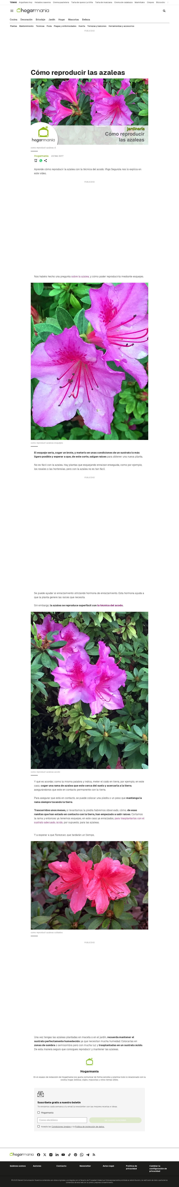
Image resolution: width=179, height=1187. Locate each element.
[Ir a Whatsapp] (81, 1154)
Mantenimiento (26, 26)
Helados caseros (43, 2)
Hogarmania (41, 155)
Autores (37, 1166)
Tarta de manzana (103, 2)
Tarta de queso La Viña (82, 2)
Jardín (52, 19)
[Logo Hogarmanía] (22, 1154)
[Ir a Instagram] (51, 1154)
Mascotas (73, 19)
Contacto (61, 1166)
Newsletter (85, 1166)
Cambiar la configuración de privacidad (158, 1168)
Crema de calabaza (123, 2)
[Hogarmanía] (35, 11)
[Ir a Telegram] (88, 1154)
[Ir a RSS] (94, 1154)
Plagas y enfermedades (65, 26)
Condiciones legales (61, 1126)
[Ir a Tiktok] (69, 1154)
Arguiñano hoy (25, 2)
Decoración (26, 19)
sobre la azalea (80, 276)
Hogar (61, 19)
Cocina (13, 19)
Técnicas (40, 26)
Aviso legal (108, 1166)
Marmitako (140, 2)
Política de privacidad (131, 1167)
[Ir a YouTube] (63, 1154)
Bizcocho (160, 2)
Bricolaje (40, 19)
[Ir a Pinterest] (75, 1154)
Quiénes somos (18, 1166)
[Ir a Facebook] (38, 1154)
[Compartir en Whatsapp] (41, 160)
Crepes (150, 2)
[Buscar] (164, 10)
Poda (49, 26)
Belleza (86, 19)
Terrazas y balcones (96, 26)
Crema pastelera (61, 2)
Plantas (13, 26)
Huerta (82, 26)
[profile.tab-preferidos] (35, 160)
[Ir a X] (44, 1154)
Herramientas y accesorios (121, 26)
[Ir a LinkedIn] (57, 1154)
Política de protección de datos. (89, 1126)
